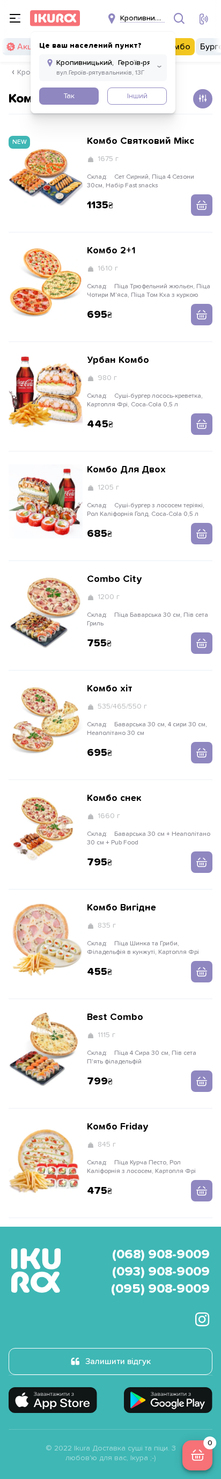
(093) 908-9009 (161, 1271)
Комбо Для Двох (126, 470)
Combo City (114, 579)
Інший (137, 96)
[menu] (15, 18)
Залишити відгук (118, 1361)
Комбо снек (114, 798)
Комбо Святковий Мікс (140, 141)
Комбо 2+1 (111, 251)
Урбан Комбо (118, 360)
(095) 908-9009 (160, 1289)
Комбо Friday (118, 1127)
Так (69, 96)
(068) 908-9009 (161, 1254)
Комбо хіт (109, 689)
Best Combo (115, 1017)
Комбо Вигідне (121, 908)
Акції (26, 46)
